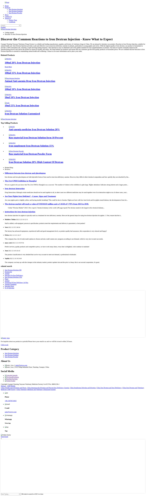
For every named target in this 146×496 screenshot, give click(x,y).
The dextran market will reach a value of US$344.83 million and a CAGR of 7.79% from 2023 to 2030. (47, 204)
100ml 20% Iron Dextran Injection (22, 62)
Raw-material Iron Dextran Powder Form (30, 154)
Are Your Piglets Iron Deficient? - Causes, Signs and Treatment (30, 196)
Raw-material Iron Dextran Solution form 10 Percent (36, 137)
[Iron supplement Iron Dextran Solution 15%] (12, 143)
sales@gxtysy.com (21, 365)
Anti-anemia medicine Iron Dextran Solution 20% (34, 129)
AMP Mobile (11, 386)
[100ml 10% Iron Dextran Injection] (8, 86)
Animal (7, 273)
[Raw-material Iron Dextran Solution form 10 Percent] (12, 135)
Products (7, 7)
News (6, 15)
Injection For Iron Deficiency (14, 275)
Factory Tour (13, 20)
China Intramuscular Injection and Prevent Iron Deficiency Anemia (48, 388)
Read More (8, 67)
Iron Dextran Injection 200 (13, 270)
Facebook (16, 377)
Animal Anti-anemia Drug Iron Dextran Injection (30, 81)
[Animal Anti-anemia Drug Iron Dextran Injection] (12, 78)
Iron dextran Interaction (15, 189)
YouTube (15, 379)
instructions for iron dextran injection (20, 212)
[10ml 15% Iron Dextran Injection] (7, 103)
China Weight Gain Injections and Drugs (13, 388)
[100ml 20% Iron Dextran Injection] (8, 59)
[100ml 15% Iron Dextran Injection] (8, 70)
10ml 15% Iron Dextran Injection (22, 105)
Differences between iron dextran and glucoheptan (25, 173)
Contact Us (8, 16)
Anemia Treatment (10, 284)
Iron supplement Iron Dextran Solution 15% (31, 145)
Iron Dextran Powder (15, 13)
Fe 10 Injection (9, 288)
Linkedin (14, 375)
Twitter (13, 381)
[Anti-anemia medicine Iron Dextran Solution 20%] (12, 127)
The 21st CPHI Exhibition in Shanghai (21, 181)
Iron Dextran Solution (15, 11)
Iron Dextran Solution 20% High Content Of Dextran (36, 162)
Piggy (6, 279)
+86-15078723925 (10, 401)
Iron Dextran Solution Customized (22, 113)
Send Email (4, 437)
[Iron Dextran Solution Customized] (8, 111)
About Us (8, 18)
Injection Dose (9, 286)
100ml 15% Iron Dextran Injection (22, 73)
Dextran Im (8, 272)
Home (7, 6)
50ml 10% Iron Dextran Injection (22, 97)
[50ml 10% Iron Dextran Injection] (8, 95)
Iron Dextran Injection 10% (13, 277)
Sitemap (3, 386)
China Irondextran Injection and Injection (83, 388)
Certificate (12, 22)
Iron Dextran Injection (16, 9)
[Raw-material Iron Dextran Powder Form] (16, 151)
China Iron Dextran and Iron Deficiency (108, 388)
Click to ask (4, 345)
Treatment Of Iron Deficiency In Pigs (16, 282)
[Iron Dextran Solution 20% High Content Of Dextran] (12, 159)
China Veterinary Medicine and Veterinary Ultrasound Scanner (35, 389)
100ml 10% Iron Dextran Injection (22, 89)
